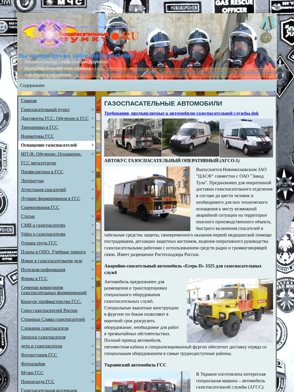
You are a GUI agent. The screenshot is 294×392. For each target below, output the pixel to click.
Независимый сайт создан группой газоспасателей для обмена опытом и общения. (67, 68)
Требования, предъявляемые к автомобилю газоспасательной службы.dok (181, 113)
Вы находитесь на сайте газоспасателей (76, 56)
